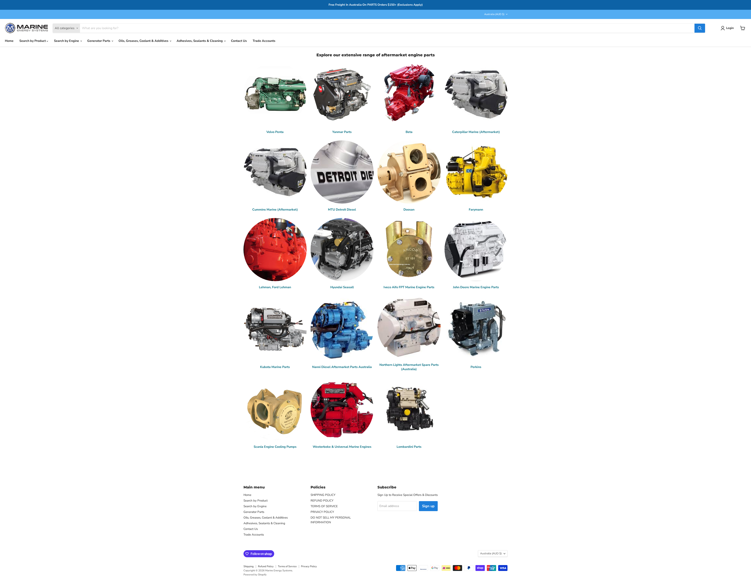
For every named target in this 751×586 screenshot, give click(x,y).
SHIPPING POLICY (323, 495)
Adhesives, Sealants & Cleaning (200, 41)
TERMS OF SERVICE (324, 506)
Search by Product (33, 41)
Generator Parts (99, 41)
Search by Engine (67, 41)
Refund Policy (266, 566)
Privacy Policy (309, 566)
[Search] (699, 28)
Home (9, 41)
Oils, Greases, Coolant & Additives (144, 41)
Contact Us (239, 41)
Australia (494, 14)
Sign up (428, 506)
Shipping (248, 566)
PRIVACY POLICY (322, 512)
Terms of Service (287, 566)
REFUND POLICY (322, 501)
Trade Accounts (264, 41)
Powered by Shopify (255, 574)
